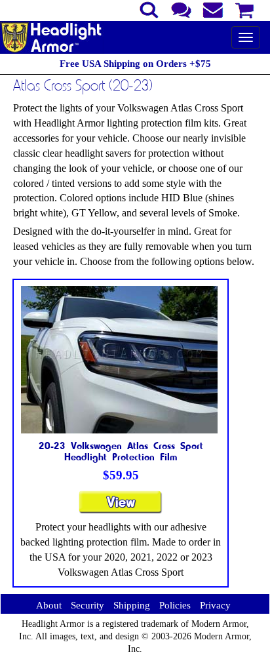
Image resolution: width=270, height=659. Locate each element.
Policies (175, 605)
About (49, 605)
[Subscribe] (213, 8)
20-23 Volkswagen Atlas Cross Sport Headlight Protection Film (121, 451)
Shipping (131, 605)
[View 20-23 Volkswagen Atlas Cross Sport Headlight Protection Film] (121, 507)
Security (87, 605)
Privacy (215, 605)
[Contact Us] (181, 8)
